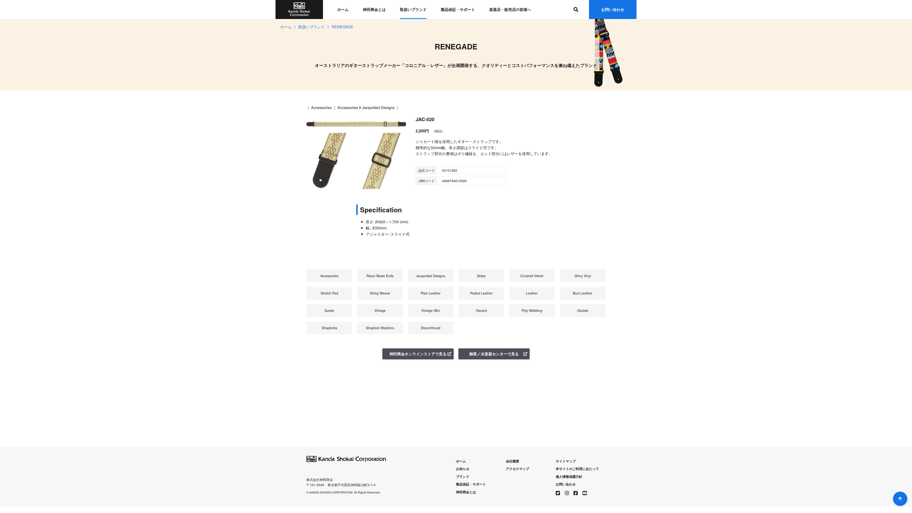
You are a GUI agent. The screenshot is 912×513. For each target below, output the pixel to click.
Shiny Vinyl (583, 275)
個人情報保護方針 (569, 476)
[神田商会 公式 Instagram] (567, 493)
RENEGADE (342, 26)
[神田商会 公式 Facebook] (576, 493)
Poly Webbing (532, 310)
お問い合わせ (612, 9)
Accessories (321, 107)
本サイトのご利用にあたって (577, 468)
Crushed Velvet (531, 275)
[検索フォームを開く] (576, 9)
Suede (329, 310)
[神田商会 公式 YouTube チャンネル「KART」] (585, 493)
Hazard (481, 310)
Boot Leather (582, 293)
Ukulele (582, 310)
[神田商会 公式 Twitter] (558, 493)
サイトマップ (566, 461)
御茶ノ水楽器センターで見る (494, 353)
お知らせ (462, 468)
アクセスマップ (517, 468)
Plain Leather (431, 293)
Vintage (380, 310)
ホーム (343, 9)
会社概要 (512, 461)
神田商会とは (374, 9)
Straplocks (329, 327)
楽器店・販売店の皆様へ (510, 9)
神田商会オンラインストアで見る (418, 353)
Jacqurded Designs (378, 107)
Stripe (481, 275)
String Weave (380, 293)
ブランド (462, 476)
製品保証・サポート (458, 9)
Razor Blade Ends (380, 275)
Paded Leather (481, 293)
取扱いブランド (413, 9)
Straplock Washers (380, 327)
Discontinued (430, 327)
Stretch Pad (329, 293)
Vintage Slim (430, 310)
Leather (532, 293)
